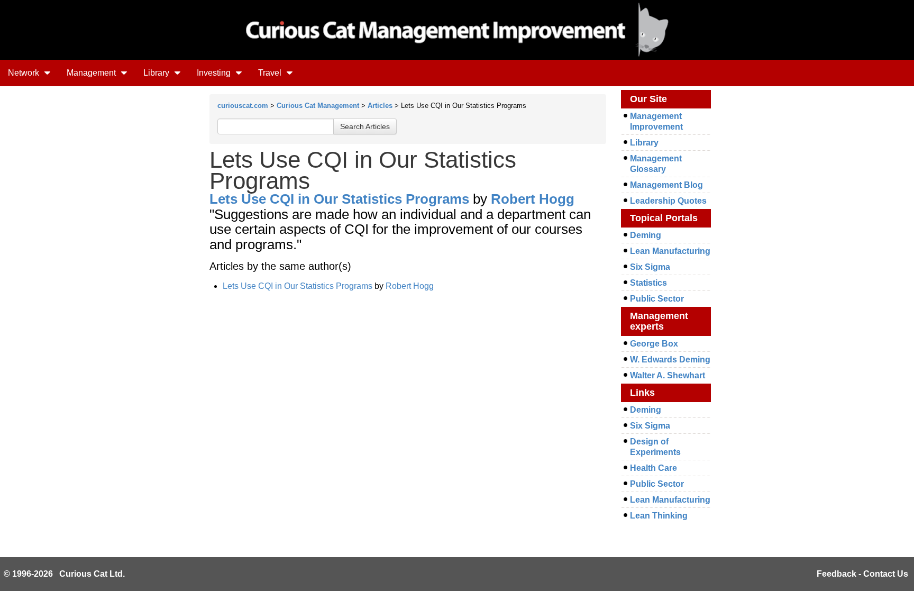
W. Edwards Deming (670, 359)
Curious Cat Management (318, 106)
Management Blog (666, 184)
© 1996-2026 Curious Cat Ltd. (64, 573)
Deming (645, 235)
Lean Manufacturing (670, 251)
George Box (654, 343)
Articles (380, 106)
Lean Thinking (659, 515)
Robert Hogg (532, 199)
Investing (215, 72)
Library (157, 72)
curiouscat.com (242, 106)
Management (92, 72)
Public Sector (657, 298)
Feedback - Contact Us (862, 573)
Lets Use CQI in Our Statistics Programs (339, 199)
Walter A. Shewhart (667, 375)
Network (24, 72)
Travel (271, 72)
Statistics (648, 282)
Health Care (653, 467)
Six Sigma (650, 266)
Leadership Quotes (668, 200)
